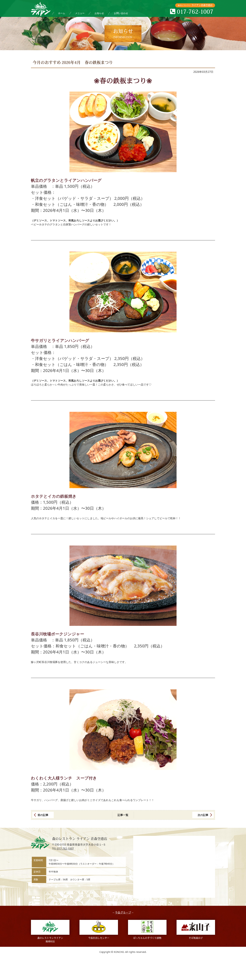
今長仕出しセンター (98, 938)
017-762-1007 (65, 848)
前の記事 (43, 815)
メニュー (80, 13)
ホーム (61, 13)
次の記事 (203, 815)
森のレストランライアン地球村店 (50, 940)
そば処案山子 (196, 938)
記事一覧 (123, 815)
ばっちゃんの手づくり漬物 (147, 938)
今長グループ (123, 912)
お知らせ (99, 13)
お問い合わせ (121, 13)
